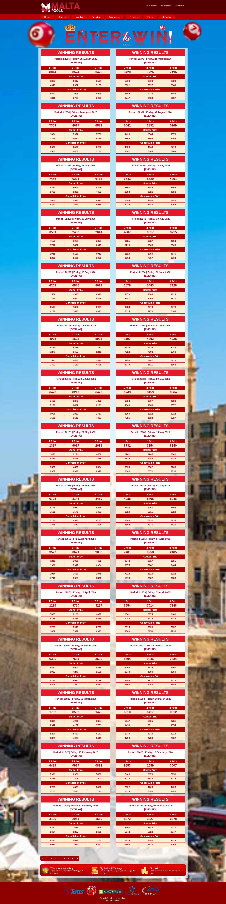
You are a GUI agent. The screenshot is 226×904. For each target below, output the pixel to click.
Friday (150, 17)
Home (47, 17)
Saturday (166, 17)
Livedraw (179, 5)
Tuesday (96, 17)
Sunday (62, 17)
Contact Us (151, 5)
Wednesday (114, 17)
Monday (79, 17)
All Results (166, 5)
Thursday (133, 17)
